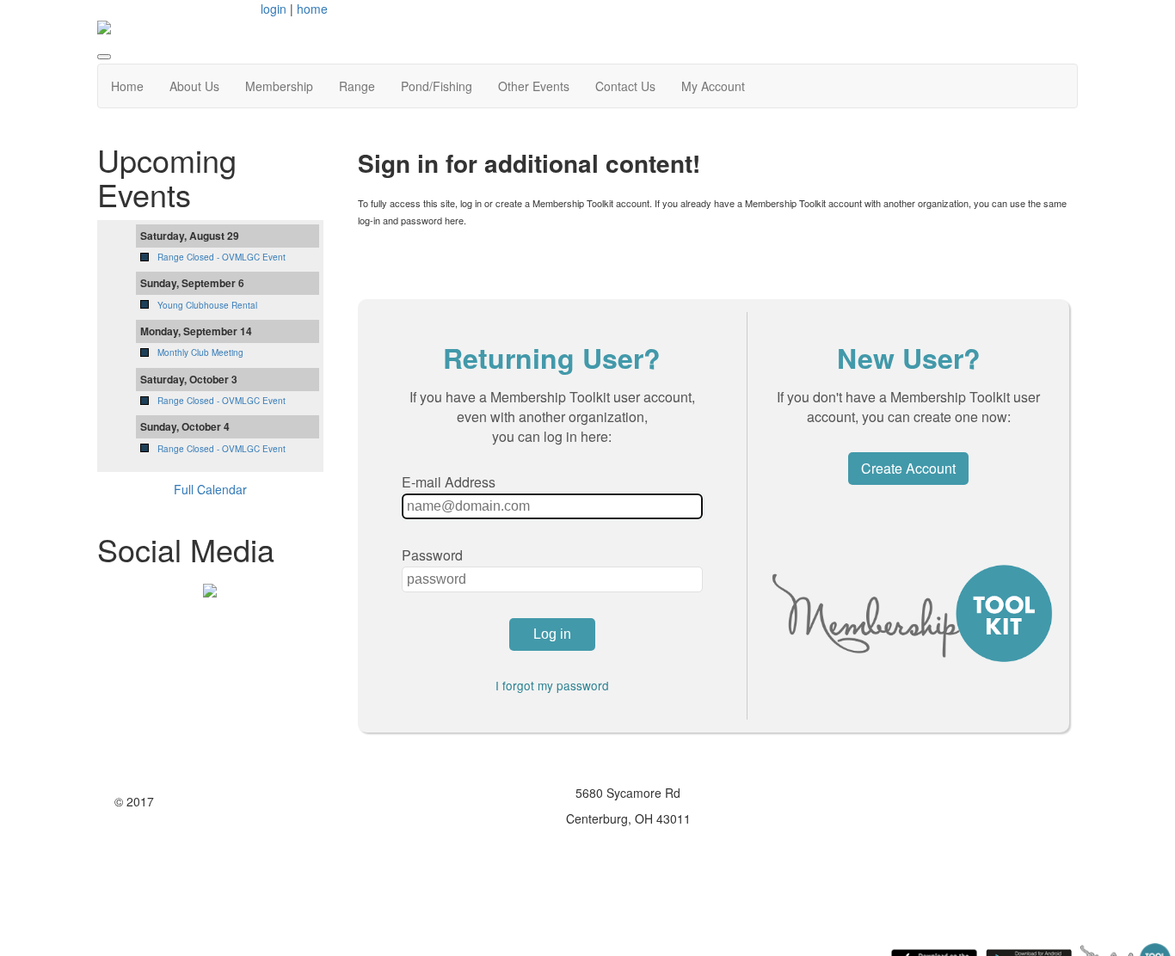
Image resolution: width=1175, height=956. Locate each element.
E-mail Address (448, 482)
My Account (713, 86)
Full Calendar (210, 489)
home (312, 8)
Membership (279, 86)
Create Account (908, 468)
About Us (194, 86)
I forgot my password (552, 685)
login (273, 8)
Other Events (533, 86)
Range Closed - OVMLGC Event (221, 257)
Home (127, 86)
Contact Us (625, 86)
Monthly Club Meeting (200, 352)
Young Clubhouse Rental (207, 305)
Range (357, 86)
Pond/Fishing (436, 86)
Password (432, 555)
